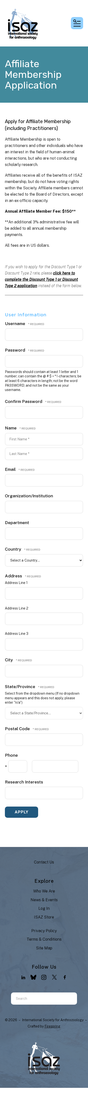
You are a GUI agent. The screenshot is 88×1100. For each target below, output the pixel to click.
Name (11, 427)
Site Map (44, 948)
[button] (77, 23)
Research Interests (24, 781)
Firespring (52, 1026)
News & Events (44, 900)
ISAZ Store (44, 917)
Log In (44, 908)
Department (17, 522)
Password (15, 350)
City (9, 659)
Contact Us (44, 862)
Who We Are (44, 891)
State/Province (20, 686)
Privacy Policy (44, 930)
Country (13, 549)
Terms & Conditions (44, 939)
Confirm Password (23, 401)
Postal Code (18, 728)
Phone (11, 755)
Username (15, 323)
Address (14, 575)
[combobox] (38, 998)
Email (11, 469)
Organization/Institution (29, 495)
